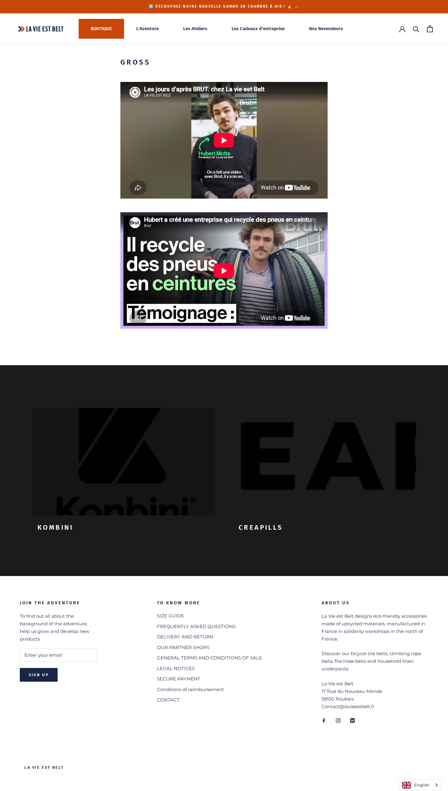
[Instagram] (338, 720)
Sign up (39, 675)
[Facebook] (324, 720)
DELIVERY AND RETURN (185, 637)
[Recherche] (416, 29)
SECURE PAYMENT (178, 679)
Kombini (55, 527)
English (421, 784)
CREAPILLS (261, 527)
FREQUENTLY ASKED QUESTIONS (196, 626)
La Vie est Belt (44, 767)
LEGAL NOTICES (176, 668)
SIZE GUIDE (170, 616)
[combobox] (420, 785)
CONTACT (168, 700)
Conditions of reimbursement (190, 689)
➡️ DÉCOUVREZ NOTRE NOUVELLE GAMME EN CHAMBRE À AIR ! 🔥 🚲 (224, 6)
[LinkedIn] (352, 720)
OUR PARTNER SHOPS (183, 647)
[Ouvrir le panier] (430, 28)
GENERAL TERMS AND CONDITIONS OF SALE (209, 658)
